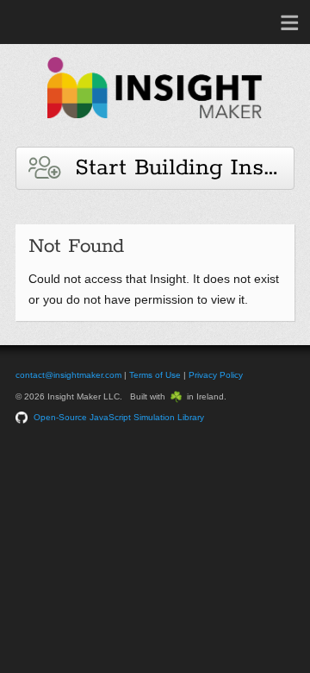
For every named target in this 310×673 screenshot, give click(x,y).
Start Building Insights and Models (176, 168)
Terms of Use (155, 375)
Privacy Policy (216, 375)
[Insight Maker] (155, 126)
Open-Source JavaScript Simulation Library (119, 417)
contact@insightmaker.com (68, 375)
